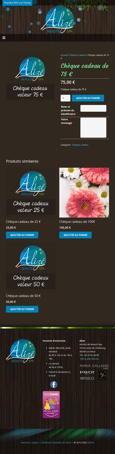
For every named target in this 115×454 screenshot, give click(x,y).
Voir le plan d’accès (89, 358)
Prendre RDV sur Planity (17, 2)
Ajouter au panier (88, 98)
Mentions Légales (29, 442)
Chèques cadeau (77, 55)
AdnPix (90, 442)
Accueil (64, 55)
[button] (3, 37)
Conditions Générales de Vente (56, 442)
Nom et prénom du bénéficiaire (69, 110)
